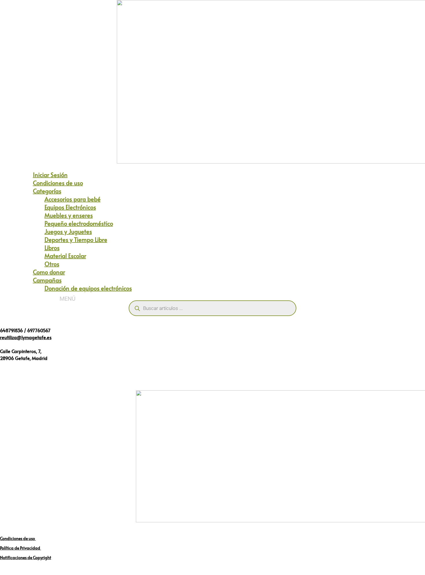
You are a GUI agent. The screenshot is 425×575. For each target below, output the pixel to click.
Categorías (47, 191)
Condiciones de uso (58, 183)
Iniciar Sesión (50, 175)
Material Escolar (65, 256)
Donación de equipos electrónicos (88, 288)
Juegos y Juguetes (68, 231)
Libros (52, 248)
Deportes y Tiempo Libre (76, 240)
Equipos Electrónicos (70, 207)
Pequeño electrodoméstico (79, 223)
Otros (52, 264)
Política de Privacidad (20, 548)
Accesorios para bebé (73, 199)
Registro (246, 180)
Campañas (47, 280)
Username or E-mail (166, 114)
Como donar (49, 272)
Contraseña (158, 138)
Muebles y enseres (69, 215)
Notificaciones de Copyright (25, 557)
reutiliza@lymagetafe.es (25, 337)
